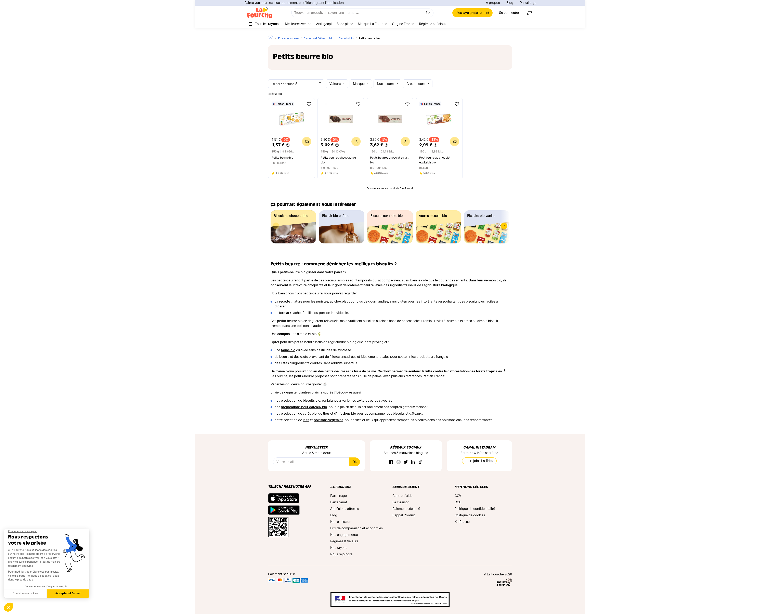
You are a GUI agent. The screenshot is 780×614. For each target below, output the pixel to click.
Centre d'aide (402, 495)
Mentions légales (471, 487)
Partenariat (338, 502)
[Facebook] (391, 462)
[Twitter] (406, 462)
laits (306, 420)
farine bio (288, 350)
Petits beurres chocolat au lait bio (389, 160)
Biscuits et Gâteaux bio (319, 38)
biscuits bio (311, 400)
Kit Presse (462, 521)
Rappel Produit (403, 515)
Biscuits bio (346, 38)
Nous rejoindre (341, 554)
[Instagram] (398, 462)
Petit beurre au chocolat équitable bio (434, 160)
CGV (458, 495)
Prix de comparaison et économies (356, 528)
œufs (304, 356)
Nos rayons (338, 547)
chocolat (341, 301)
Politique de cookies (470, 515)
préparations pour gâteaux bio (304, 407)
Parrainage (528, 2)
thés (326, 413)
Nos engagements (344, 534)
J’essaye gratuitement (472, 12)
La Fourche (340, 487)
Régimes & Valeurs (344, 541)
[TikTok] (420, 462)
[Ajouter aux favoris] (309, 104)
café (424, 280)
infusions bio (346, 413)
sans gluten (398, 301)
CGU (458, 502)
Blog (509, 2)
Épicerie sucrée (288, 38)
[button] (504, 226)
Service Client (405, 487)
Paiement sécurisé (406, 508)
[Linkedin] (413, 462)
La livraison (401, 502)
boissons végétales (328, 420)
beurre (284, 356)
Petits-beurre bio (282, 157)
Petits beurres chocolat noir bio (338, 160)
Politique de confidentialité (475, 508)
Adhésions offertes (344, 508)
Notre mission (340, 521)
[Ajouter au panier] (306, 141)
